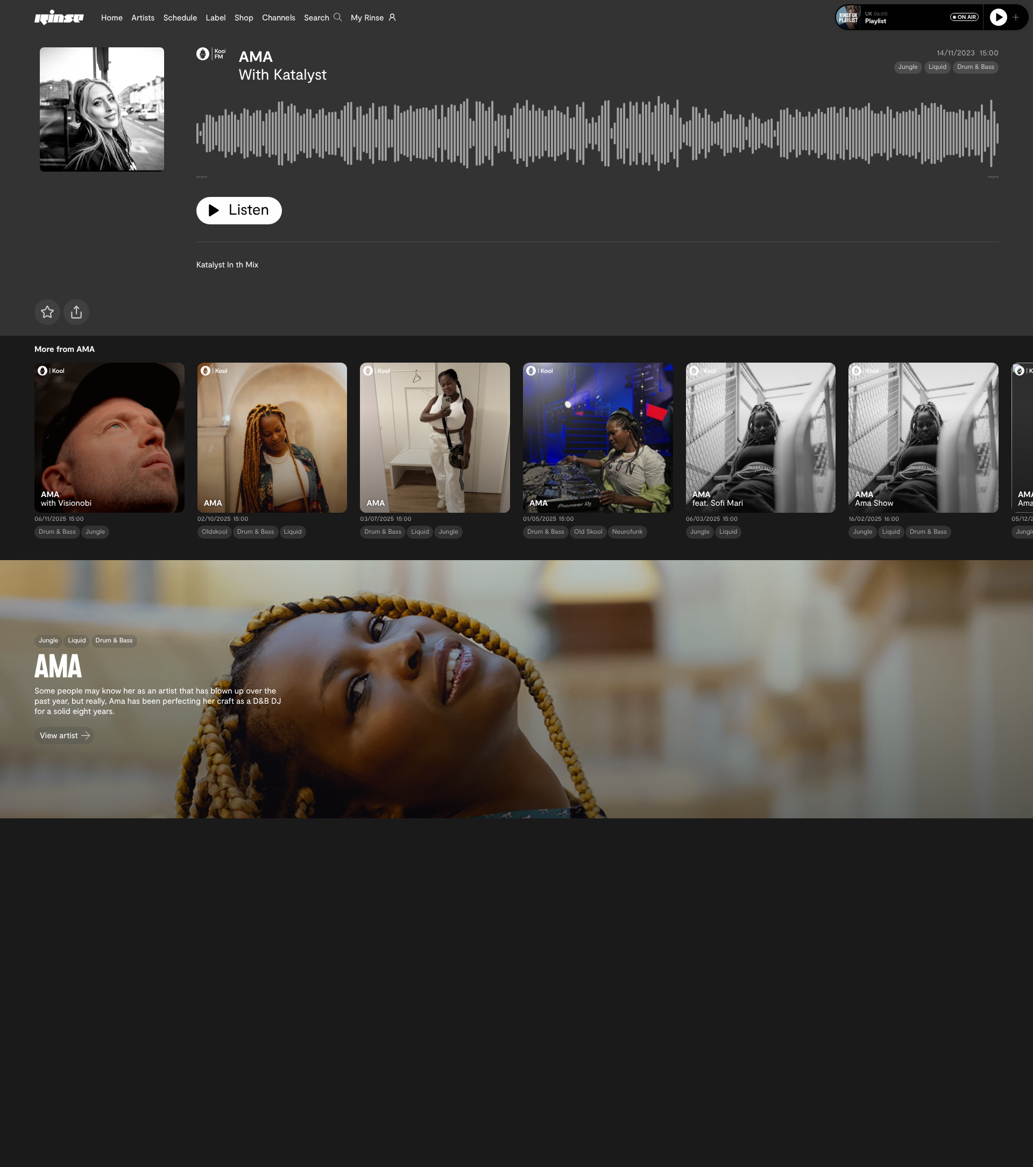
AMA (255, 56)
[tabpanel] (597, 135)
